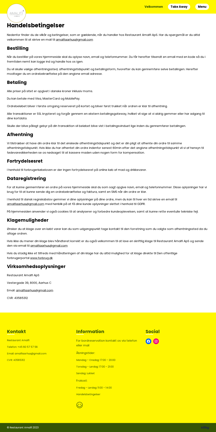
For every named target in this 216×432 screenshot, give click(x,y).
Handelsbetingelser (88, 394)
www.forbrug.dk (41, 258)
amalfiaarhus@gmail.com (74, 40)
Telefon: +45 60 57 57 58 (22, 347)
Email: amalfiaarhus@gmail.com (26, 353)
